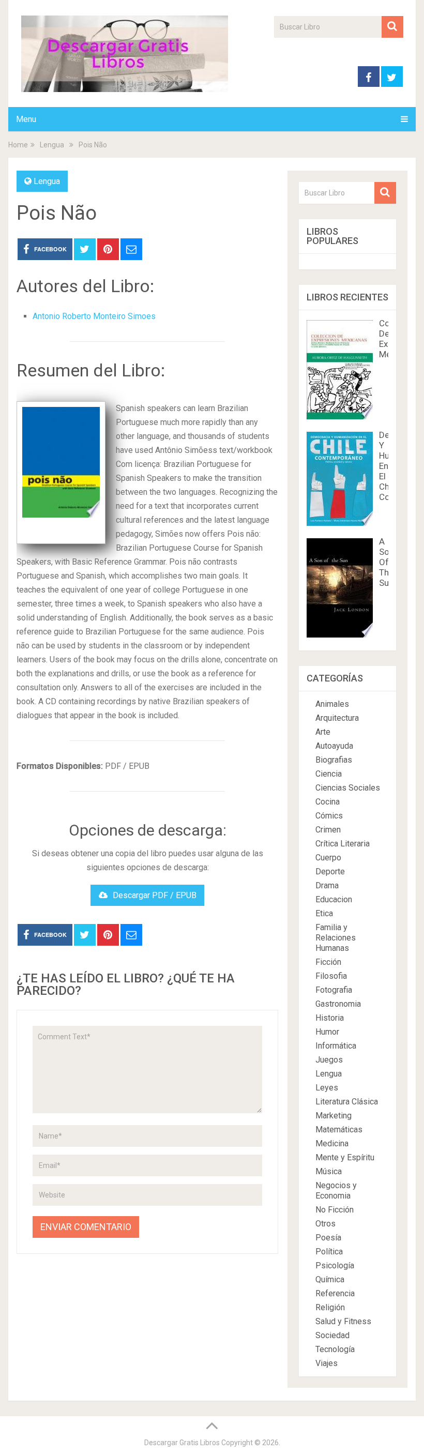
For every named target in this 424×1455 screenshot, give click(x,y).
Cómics (329, 816)
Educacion (333, 899)
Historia (329, 1018)
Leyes (326, 1088)
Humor (327, 1032)
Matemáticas (338, 1129)
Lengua (47, 181)
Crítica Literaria (342, 843)
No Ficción (334, 1210)
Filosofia (331, 976)
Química (329, 1279)
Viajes (326, 1363)
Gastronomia (338, 1004)
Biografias (333, 760)
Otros (325, 1224)
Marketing (333, 1115)
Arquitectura (337, 718)
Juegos (329, 1060)
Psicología (334, 1265)
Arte (322, 732)
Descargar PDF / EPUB (154, 895)
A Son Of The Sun (386, 562)
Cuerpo (328, 857)
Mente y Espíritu (344, 1157)
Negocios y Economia (336, 1190)
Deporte (330, 871)
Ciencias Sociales (347, 788)
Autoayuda (334, 746)
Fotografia (333, 990)
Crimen (328, 830)
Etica (324, 913)
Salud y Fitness (343, 1321)
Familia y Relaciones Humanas (335, 937)
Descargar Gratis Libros (182, 1442)
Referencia (335, 1293)
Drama (327, 885)
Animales (332, 704)
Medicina (332, 1143)
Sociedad (332, 1335)
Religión (330, 1307)
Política (329, 1251)
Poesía (328, 1237)
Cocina (327, 802)
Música (328, 1171)
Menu (26, 119)
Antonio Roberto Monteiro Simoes (94, 316)
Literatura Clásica (346, 1102)
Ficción (328, 962)
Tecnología (335, 1349)
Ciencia (328, 774)
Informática (335, 1046)
